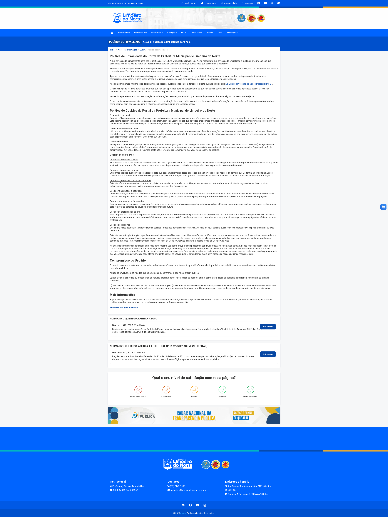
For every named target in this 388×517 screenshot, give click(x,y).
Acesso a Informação (127, 50)
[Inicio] (112, 33)
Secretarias (156, 33)
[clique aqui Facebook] (190, 505)
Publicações (232, 33)
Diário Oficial (196, 33)
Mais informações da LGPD (124, 307)
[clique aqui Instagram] (205, 505)
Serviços (171, 33)
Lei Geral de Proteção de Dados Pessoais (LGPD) (249, 84)
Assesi (183, 513)
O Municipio (139, 33)
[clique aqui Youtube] (197, 505)
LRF (183, 33)
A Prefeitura (123, 33)
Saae (220, 33)
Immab (210, 33)
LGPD (142, 50)
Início (112, 50)
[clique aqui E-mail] (183, 505)
